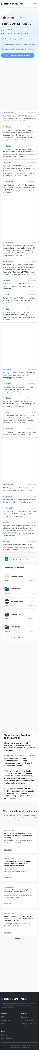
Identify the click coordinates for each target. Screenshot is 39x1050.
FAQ (2, 1017)
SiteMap (4, 1035)
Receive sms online (11, 748)
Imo (7, 412)
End (31, 559)
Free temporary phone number (18, 1045)
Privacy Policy (6, 1038)
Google (8, 398)
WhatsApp (9, 112)
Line (7, 309)
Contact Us (5, 1020)
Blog (3, 1023)
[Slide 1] (17, 938)
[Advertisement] (19, 86)
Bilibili (8, 294)
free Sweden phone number (17, 736)
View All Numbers (19, 638)
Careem (8, 127)
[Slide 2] (23, 938)
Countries (24, 1017)
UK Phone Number (28, 1020)
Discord (8, 369)
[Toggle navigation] (35, 3)
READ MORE (8, 849)
